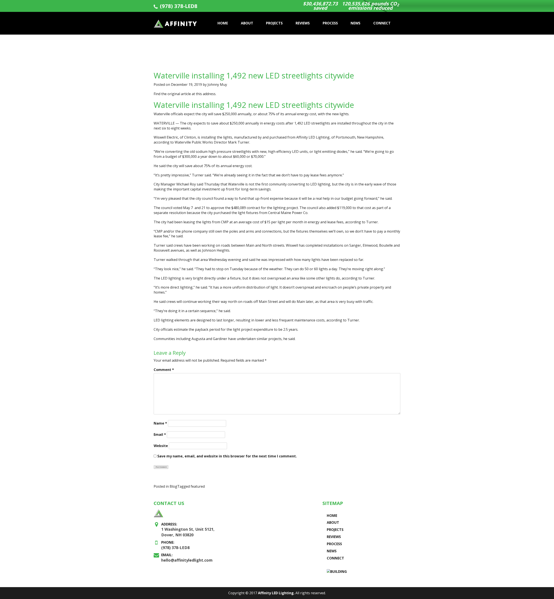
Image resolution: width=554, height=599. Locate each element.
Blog (173, 486)
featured (198, 486)
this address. (206, 93)
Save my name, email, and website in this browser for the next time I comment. (227, 456)
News (355, 23)
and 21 (200, 207)
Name (160, 423)
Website (161, 445)
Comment (164, 369)
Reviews (303, 23)
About (247, 23)
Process (330, 23)
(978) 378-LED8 (178, 6)
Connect (382, 23)
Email (160, 434)
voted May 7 (183, 207)
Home (222, 23)
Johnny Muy (217, 84)
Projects (274, 23)
